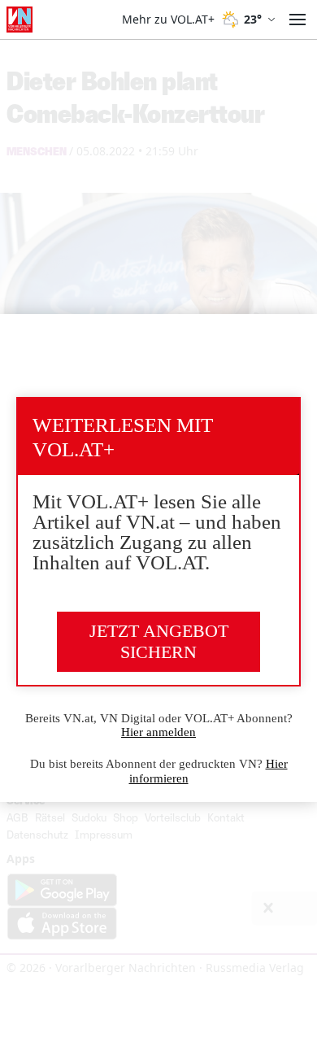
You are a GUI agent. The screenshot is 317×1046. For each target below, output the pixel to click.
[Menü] (297, 20)
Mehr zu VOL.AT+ (168, 19)
